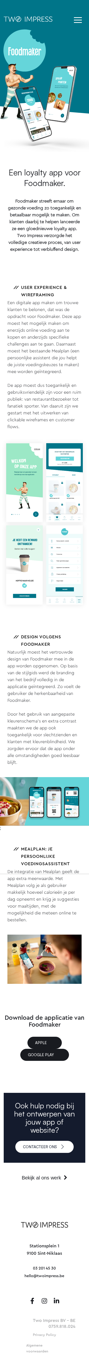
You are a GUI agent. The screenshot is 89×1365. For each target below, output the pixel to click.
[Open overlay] (78, 20)
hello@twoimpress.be (44, 1276)
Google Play (41, 1054)
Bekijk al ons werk (42, 1177)
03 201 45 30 (44, 1268)
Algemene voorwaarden (37, 1348)
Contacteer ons (40, 1147)
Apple (41, 1042)
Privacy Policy (44, 1335)
